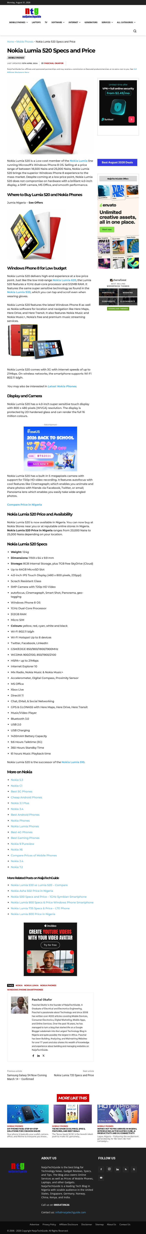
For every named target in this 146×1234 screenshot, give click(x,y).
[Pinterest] (110, 63)
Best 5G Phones (21, 791)
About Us (111, 1224)
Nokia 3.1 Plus (20, 803)
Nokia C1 (16, 785)
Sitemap (99, 1224)
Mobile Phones (24, 41)
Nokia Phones (20, 820)
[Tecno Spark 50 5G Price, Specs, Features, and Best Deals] (73, 1114)
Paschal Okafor (53, 63)
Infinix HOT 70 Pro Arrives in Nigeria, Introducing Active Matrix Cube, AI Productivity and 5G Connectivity (117, 1130)
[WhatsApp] (118, 63)
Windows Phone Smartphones (25, 989)
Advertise (34, 1224)
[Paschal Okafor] (19, 1027)
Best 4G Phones (22, 832)
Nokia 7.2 (17, 867)
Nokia (19, 985)
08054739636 (61, 1204)
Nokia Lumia (31, 985)
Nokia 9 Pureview (22, 843)
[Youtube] (101, 1178)
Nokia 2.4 (17, 861)
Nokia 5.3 (17, 780)
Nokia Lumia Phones (25, 826)
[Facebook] (94, 63)
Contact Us (124, 1224)
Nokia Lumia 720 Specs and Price (74, 1075)
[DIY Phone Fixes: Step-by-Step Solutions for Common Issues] (28, 1114)
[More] (135, 63)
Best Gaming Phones (25, 838)
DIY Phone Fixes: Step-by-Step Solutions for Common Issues (23, 1129)
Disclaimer (86, 1224)
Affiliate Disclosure (68, 1224)
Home (10, 41)
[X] (102, 63)
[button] (135, 31)
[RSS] (126, 1169)
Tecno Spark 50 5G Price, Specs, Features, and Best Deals (68, 1129)
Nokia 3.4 (17, 809)
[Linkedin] (126, 63)
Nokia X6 (17, 849)
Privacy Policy (49, 1224)
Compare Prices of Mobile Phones (34, 855)
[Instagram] (109, 1169)
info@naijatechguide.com (70, 1212)
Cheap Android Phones (26, 797)
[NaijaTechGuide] (31, 13)
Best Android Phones (25, 814)
